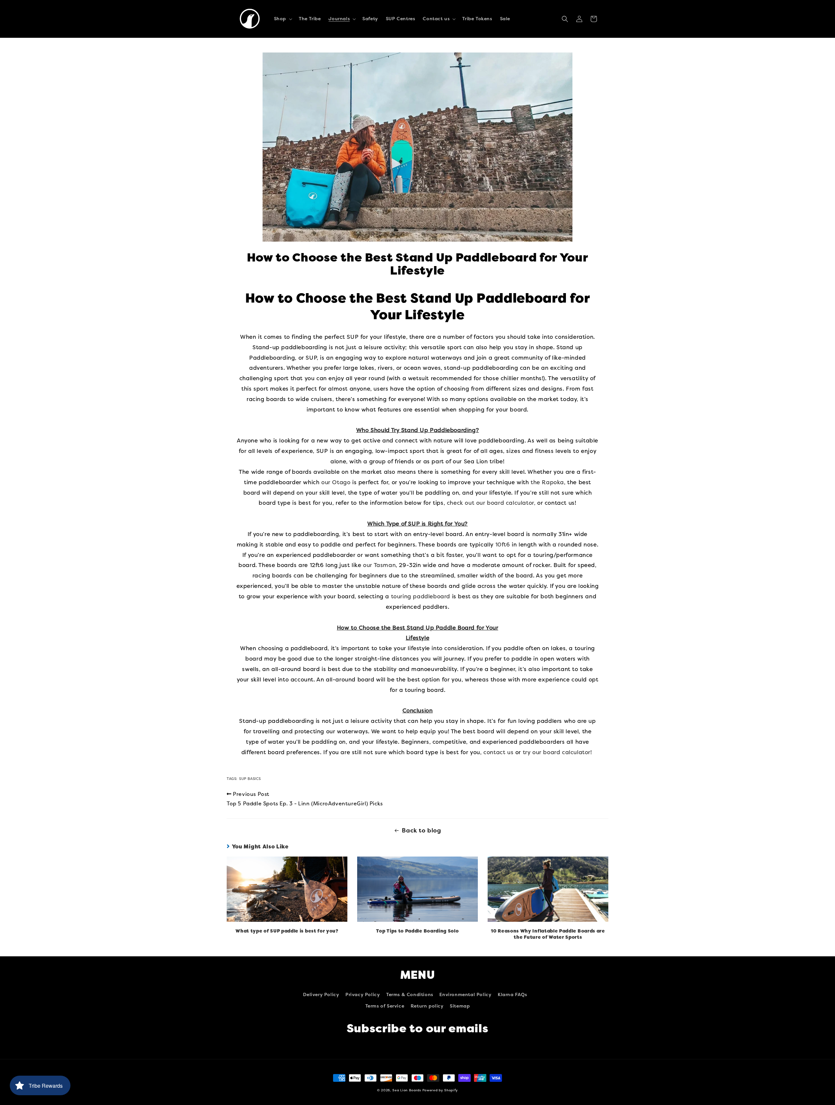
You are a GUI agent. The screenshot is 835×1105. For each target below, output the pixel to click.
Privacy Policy (362, 994)
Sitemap (460, 1006)
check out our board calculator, (491, 503)
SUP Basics (250, 779)
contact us (498, 752)
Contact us (436, 19)
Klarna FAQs (512, 994)
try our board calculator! (558, 752)
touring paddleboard (420, 596)
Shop (280, 19)
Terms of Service (384, 1006)
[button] (282, 19)
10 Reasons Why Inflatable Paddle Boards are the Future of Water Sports (548, 934)
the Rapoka (547, 482)
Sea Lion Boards (406, 1090)
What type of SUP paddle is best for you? (287, 931)
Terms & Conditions (409, 994)
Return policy (427, 1006)
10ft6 (502, 544)
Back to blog (421, 830)
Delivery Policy (321, 994)
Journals (339, 19)
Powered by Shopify (440, 1090)
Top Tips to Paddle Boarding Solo (417, 931)
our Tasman (379, 565)
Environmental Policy (465, 994)
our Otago (335, 482)
